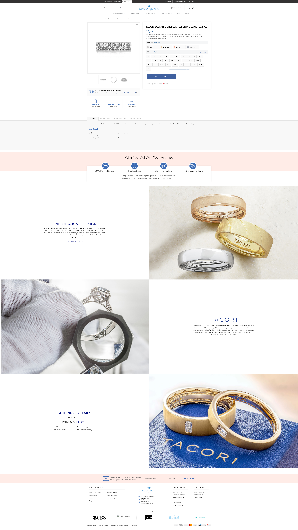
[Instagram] (193, 478)
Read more (172, 178)
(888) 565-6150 (145, 499)
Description (92, 118)
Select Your (153, 42)
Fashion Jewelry (198, 497)
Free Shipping (93, 495)
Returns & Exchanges (94, 492)
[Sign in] (189, 7)
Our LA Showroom (178, 492)
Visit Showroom (176, 8)
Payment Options (135, 118)
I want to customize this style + (179, 69)
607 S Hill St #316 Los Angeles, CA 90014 (147, 502)
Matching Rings (105, 118)
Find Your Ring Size (112, 498)
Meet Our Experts (112, 492)
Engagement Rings (199, 492)
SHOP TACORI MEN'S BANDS (74, 242)
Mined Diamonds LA (178, 497)
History (91, 498)
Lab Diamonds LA (177, 500)
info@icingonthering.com (148, 496)
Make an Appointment (179, 494)
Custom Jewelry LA (178, 505)
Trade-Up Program (112, 495)
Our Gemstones (198, 500)
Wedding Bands (198, 494)
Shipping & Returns (120, 118)
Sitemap (134, 525)
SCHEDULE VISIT (126, 1)
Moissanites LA (177, 502)
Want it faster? (131, 93)
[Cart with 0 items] (192, 7)
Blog (178, 13)
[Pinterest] (188, 478)
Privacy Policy (124, 525)
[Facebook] (190, 478)
